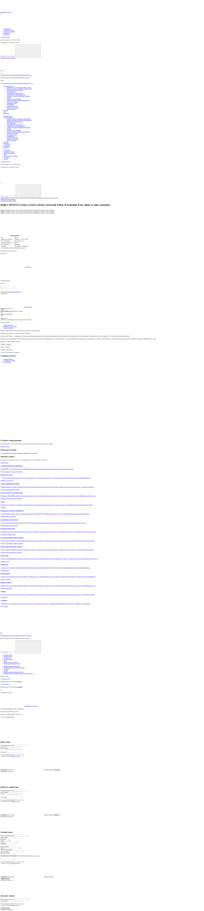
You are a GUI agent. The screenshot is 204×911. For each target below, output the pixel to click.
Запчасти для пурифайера (14, 99)
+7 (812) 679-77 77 (6, 37)
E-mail (2, 794)
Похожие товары (8, 359)
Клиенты (6, 147)
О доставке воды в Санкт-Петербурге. (11, 453)
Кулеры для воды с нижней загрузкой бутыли (19, 89)
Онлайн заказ (28, 307)
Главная (3, 198)
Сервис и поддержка (9, 31)
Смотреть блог (5, 462)
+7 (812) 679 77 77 (5, 679)
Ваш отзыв (4, 752)
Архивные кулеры (12, 103)
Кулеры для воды (8, 86)
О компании (7, 28)
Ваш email (3, 747)
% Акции (6, 157)
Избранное (7, 33)
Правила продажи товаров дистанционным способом (18, 673)
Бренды (6, 159)
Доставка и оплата (9, 30)
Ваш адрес (3, 843)
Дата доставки (4, 851)
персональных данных (15, 756)
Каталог (6, 110)
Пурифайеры (10, 104)
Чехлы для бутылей (12, 106)
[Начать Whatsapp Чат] (1, 690)
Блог (5, 112)
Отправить (57, 769)
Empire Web (11, 717)
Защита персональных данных (12, 663)
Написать (57, 815)
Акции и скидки (8, 328)
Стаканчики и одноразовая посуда (16, 94)
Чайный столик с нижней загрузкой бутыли (19, 87)
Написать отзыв (5, 446)
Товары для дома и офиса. (11, 156)
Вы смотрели (7, 362)
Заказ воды (7, 34)
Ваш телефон (4, 748)
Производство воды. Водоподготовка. (14, 667)
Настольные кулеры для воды (15, 93)
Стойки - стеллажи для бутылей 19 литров (18, 96)
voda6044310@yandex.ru (31, 706)
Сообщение (4, 797)
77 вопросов (7, 144)
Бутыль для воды (11, 109)
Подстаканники (11, 91)
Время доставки (5, 852)
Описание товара (8, 325)
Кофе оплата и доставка (10, 326)
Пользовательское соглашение (12, 666)
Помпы (9, 97)
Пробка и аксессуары (13, 107)
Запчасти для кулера (12, 102)
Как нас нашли (5, 846)
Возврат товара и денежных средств (14, 672)
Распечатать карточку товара (8, 201)
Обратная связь (8, 656)
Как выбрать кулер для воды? (29, 453)
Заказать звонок (5, 908)
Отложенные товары (9, 360)
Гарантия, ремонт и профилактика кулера (18, 100)
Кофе (2, 199)
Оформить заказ (5, 878)
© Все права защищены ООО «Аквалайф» (12, 709)
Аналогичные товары (10, 199)
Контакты (6, 113)
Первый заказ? (5, 849)
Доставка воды (8, 116)
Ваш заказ (3, 839)
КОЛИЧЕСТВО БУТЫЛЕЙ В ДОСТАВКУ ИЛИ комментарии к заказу (20, 856)
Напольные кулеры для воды (15, 90)
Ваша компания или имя (7, 745)
